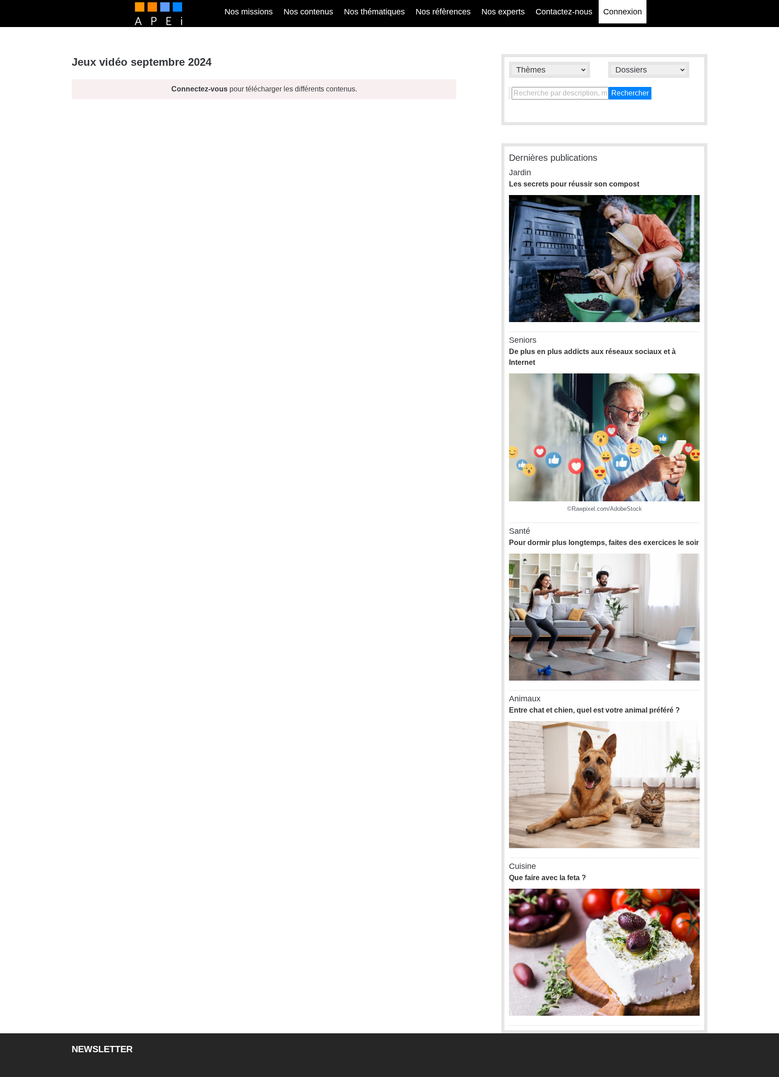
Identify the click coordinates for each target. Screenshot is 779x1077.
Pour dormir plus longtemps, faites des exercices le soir (604, 542)
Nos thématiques (374, 11)
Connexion (622, 11)
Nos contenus (308, 11)
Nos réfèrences (443, 11)
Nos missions (249, 11)
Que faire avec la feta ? (547, 878)
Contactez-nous (564, 11)
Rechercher (630, 93)
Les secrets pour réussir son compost (574, 184)
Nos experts (503, 11)
